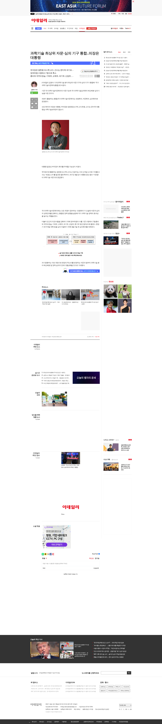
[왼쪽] (64, 393)
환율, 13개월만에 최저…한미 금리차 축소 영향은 (108, 657)
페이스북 (32, 99)
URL (36, 107)
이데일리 (48, 20)
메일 (32, 103)
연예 (129, 52)
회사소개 (34, 721)
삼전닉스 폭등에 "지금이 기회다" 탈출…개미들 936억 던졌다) (59, 375)
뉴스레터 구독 (90, 336)
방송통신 (63, 28)
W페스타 (118, 686)
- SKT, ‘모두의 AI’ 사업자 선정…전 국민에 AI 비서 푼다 (44, 691)
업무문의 (56, 721)
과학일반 (82, 28)
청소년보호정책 (75, 721)
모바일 (56, 28)
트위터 (36, 99)
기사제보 (114, 721)
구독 (119, 13)
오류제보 (106, 721)
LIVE (32, 13)
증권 (124, 52)
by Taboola (37, 349)
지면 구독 (97, 336)
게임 (76, 28)
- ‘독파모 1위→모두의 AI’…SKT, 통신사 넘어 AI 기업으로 (45, 688)
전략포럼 (110, 686)
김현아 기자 (34, 89)
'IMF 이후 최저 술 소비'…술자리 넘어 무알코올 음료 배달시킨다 (112, 654)
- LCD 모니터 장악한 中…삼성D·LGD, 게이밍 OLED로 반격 (46, 686)
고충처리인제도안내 (88, 721)
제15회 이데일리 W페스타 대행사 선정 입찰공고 (52, 673)
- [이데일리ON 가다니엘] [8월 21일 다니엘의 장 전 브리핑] (80, 691)
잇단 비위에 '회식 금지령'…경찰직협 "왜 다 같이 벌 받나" (110, 651)
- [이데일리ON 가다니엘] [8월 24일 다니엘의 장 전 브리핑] (80, 688)
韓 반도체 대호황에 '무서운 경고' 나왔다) (53, 372)
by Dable (38, 419)
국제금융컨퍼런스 (113, 690)
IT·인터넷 (70, 28)
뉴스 (119, 52)
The (128, 28)
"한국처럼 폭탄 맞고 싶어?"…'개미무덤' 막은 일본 (108, 642)
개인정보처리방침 (123, 721)
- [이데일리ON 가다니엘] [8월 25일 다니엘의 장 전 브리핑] (80, 686)
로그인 (130, 13)
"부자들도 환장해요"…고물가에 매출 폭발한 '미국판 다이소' (111, 645)
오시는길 (49, 721)
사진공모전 (126, 686)
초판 (126, 13)
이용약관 (64, 721)
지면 (123, 13)
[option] (66, 14)
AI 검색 (38, 28)
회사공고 (41, 721)
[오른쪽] (66, 393)
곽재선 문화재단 (124, 690)
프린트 (36, 103)
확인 (129, 672)
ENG (114, 13)
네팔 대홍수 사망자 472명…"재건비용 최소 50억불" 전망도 (111, 648)
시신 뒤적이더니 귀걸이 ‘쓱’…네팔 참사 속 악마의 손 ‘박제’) (58, 378)
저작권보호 (99, 721)
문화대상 (103, 686)
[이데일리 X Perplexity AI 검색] (65, 63)
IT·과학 (50, 28)
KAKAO (32, 107)
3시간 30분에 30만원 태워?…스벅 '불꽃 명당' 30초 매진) (57, 383)
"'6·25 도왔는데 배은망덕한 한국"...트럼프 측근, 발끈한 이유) (58, 380)
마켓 (121, 28)
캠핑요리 (103, 690)
